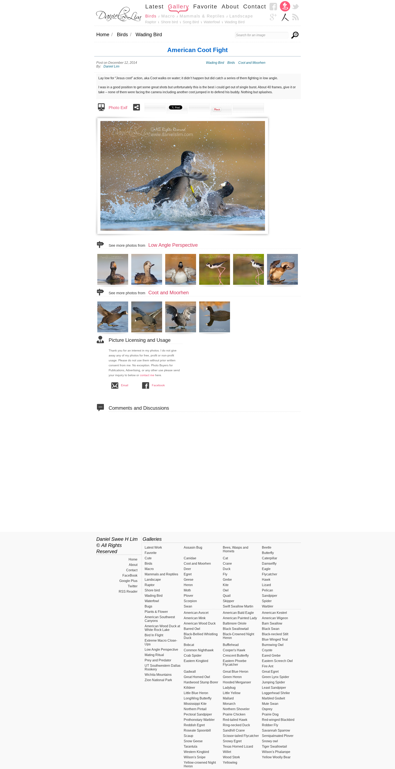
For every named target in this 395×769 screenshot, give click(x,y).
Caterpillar (269, 558)
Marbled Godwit (273, 698)
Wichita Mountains (158, 674)
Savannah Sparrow (276, 730)
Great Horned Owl (197, 677)
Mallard (228, 698)
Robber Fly (270, 725)
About (230, 6)
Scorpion (190, 601)
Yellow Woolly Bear (276, 757)
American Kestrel (274, 612)
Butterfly (268, 553)
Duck (226, 569)
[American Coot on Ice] (181, 332)
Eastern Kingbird (196, 661)
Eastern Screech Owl (277, 661)
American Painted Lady (240, 618)
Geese (188, 579)
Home (102, 34)
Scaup (188, 736)
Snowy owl (270, 741)
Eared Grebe (271, 655)
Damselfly (269, 563)
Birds (151, 16)
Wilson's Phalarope (276, 752)
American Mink (195, 618)
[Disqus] (204, 471)
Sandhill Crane (234, 730)
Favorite (205, 6)
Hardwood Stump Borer (201, 682)
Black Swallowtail (236, 629)
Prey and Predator (158, 660)
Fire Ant (267, 666)
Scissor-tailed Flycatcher (241, 736)
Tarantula (190, 746)
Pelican (267, 590)
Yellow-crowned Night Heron (200, 764)
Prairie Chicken (234, 714)
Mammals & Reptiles (202, 16)
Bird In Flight (154, 635)
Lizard (266, 585)
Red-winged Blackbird (278, 719)
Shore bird (169, 22)
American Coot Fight (197, 50)
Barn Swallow (272, 623)
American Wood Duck (200, 623)
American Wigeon (275, 618)
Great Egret (270, 671)
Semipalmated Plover (277, 736)
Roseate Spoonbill (197, 730)
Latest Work (153, 547)
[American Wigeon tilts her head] (147, 284)
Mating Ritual (154, 655)
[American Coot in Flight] (147, 332)
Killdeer (189, 687)
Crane (227, 563)
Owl (226, 590)
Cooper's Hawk (234, 650)
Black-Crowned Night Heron (238, 636)
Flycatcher (269, 574)
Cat (225, 558)
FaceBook (129, 575)
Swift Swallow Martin (238, 606)
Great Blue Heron (235, 671)
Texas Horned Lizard (238, 746)
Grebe (227, 579)
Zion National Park (158, 680)
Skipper (228, 601)
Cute (148, 558)
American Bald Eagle (238, 612)
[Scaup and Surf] (283, 284)
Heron (188, 585)
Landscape (241, 16)
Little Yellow (231, 693)
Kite (226, 585)
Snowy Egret (232, 741)
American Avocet (196, 612)
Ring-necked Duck (236, 725)
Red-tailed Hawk (235, 719)
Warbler (267, 606)
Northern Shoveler (236, 709)
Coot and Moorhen (251, 62)
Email (124, 385)
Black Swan (270, 629)
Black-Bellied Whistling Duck (201, 636)
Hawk (266, 579)
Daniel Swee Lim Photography (118, 13)
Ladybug (229, 687)
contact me (147, 375)
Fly (225, 574)
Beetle (266, 547)
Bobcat (189, 645)
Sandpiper (269, 595)
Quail (227, 595)
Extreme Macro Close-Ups (161, 642)
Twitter (295, 6)
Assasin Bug (193, 547)
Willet (227, 752)
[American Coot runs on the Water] (113, 332)
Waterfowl (212, 22)
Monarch (229, 703)
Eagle (266, 569)
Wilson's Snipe (195, 757)
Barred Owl (192, 629)
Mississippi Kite (195, 703)
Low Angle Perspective (173, 245)
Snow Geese (193, 741)
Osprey (267, 709)
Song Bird (191, 22)
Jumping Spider (273, 682)
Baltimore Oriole (234, 623)
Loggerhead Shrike (276, 693)
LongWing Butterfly (197, 698)
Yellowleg (230, 762)
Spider (267, 601)
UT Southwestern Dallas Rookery (162, 667)
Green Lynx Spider (275, 677)
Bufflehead (231, 645)
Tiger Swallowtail (274, 746)
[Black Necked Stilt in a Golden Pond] (249, 284)
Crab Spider (192, 655)
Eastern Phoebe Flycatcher (234, 662)
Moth (187, 590)
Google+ (273, 17)
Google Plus (128, 581)
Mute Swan (270, 703)
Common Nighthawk (199, 650)
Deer (187, 569)
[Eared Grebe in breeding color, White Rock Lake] (113, 284)
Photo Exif (118, 107)
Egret (188, 574)
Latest (154, 6)
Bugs (148, 606)
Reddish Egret (194, 725)
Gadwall (190, 671)
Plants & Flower (156, 611)
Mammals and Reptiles (161, 574)
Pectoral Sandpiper (198, 714)
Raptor (150, 22)
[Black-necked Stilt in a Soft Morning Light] (215, 284)
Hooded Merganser (237, 682)
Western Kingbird (196, 752)
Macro (168, 16)
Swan (188, 606)
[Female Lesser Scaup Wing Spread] (181, 284)
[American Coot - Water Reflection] (215, 332)
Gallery (178, 6)
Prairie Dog (270, 714)
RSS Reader (295, 17)
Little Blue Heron (196, 693)
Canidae (190, 558)
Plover (188, 595)
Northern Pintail (195, 709)
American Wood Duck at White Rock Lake (162, 628)
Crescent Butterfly (236, 655)
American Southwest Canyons (160, 618)
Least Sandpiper (274, 687)
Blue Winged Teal (275, 639)
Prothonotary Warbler (199, 719)
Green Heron (232, 677)
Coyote (267, 650)
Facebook (273, 6)
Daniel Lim (111, 66)
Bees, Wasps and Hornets (235, 549)
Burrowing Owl (272, 645)
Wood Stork (231, 757)
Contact (254, 6)
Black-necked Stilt (275, 634)
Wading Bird (235, 22)
